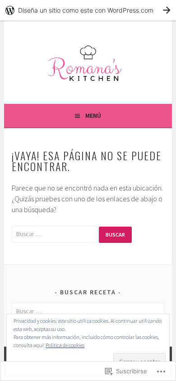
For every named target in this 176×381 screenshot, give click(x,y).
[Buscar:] (55, 233)
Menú (93, 116)
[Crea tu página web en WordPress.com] (88, 10)
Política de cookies (65, 345)
